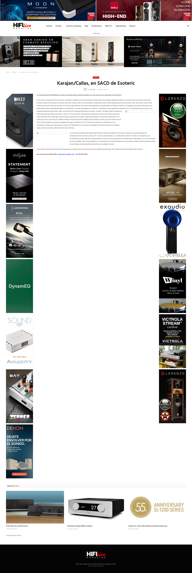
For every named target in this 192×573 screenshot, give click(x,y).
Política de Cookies (103, 564)
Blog (86, 26)
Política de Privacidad (90, 564)
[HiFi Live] (22, 25)
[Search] (188, 26)
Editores (132, 26)
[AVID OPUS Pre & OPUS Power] (35, 507)
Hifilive (92, 89)
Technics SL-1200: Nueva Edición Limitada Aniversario (147, 526)
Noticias (49, 26)
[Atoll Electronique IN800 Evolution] (96, 507)
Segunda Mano (121, 26)
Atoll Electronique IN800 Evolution (79, 526)
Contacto (113, 564)
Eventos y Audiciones (74, 26)
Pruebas (58, 26)
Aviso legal (79, 564)
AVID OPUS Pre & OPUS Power (17, 526)
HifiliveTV (108, 26)
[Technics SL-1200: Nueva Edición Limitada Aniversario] (157, 507)
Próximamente (97, 26)
